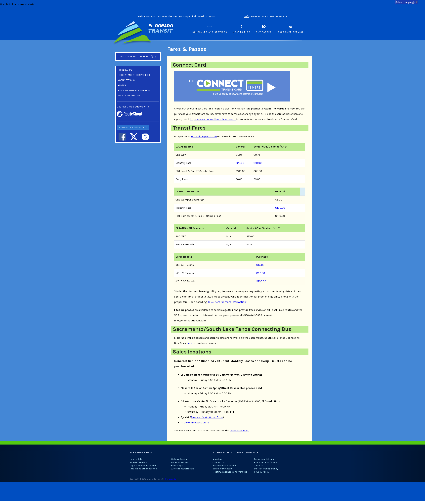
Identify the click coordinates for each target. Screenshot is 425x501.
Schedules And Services (209, 32)
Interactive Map (138, 462)
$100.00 (261, 281)
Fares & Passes (180, 462)
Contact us (218, 462)
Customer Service (291, 32)
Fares (122, 85)
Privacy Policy (261, 471)
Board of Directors (222, 468)
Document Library (264, 459)
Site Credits (170, 479)
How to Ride (241, 32)
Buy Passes (264, 32)
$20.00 (240, 162)
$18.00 (260, 264)
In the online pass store (195, 422)
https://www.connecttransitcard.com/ (213, 119)
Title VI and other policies (134, 75)
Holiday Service (179, 459)
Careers (258, 465)
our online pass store (204, 136)
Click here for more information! (227, 301)
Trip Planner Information (134, 90)
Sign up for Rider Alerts (133, 127)
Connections (127, 80)
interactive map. (239, 430)
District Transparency (266, 468)
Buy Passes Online (129, 95)
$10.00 (258, 162)
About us (217, 459)
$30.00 (260, 273)
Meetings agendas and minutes (229, 471)
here (189, 343)
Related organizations (224, 465)
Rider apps (125, 69)
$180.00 (280, 207)
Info (246, 16)
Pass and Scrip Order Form (207, 417)
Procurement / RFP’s (265, 462)
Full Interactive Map (134, 56)
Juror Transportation (182, 468)
